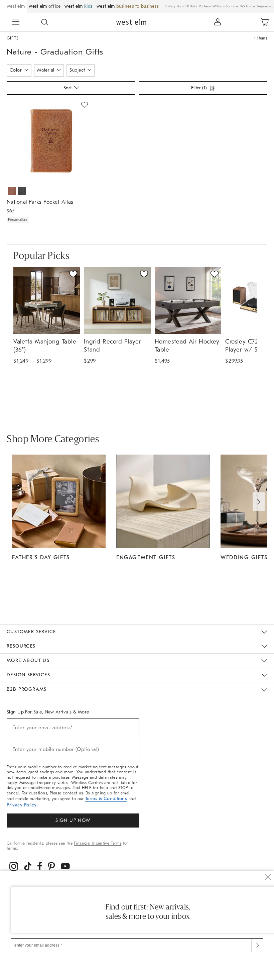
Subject (77, 70)
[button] (44, 22)
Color (16, 70)
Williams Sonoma (225, 6)
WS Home (247, 6)
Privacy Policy (22, 805)
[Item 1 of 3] (49, 141)
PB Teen (205, 6)
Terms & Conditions (106, 798)
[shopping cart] (264, 22)
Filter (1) (199, 88)
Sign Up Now (72, 820)
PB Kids (191, 6)
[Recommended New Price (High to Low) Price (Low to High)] (70, 89)
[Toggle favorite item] (73, 274)
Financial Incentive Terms (97, 843)
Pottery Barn (174, 6)
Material (45, 70)
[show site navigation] (16, 22)
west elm (16, 6)
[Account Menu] (217, 22)
